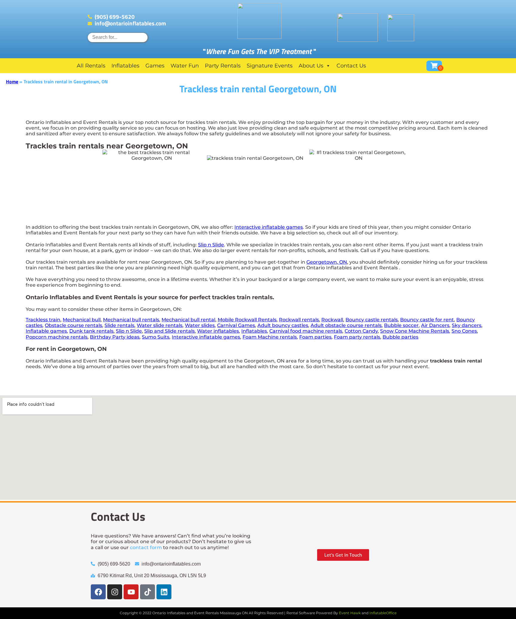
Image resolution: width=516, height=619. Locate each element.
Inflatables (125, 65)
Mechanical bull (82, 319)
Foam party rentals (357, 337)
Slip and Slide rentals (169, 331)
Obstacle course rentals (73, 325)
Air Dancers (435, 325)
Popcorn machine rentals (56, 337)
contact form (146, 547)
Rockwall (332, 319)
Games (155, 65)
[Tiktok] (147, 591)
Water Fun (185, 65)
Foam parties (315, 337)
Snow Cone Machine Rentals (414, 331)
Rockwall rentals (299, 319)
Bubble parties (400, 337)
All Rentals (91, 65)
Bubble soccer (401, 325)
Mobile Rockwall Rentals (247, 319)
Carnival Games (236, 325)
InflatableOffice (383, 613)
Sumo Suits (155, 337)
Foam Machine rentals (269, 337)
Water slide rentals (159, 325)
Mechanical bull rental (188, 319)
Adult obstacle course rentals (346, 325)
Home (12, 81)
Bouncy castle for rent (427, 319)
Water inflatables (218, 331)
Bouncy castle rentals (371, 319)
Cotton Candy (361, 331)
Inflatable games (46, 331)
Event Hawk (350, 613)
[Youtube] (131, 591)
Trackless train (43, 319)
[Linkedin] (163, 591)
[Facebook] (98, 591)
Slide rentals (119, 325)
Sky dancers (466, 325)
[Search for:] (118, 37)
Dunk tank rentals (91, 331)
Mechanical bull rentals (131, 319)
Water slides (200, 325)
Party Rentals (223, 65)
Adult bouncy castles (282, 325)
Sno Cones (464, 331)
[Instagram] (114, 591)
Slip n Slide (211, 245)
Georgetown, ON (326, 262)
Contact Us (351, 65)
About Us (311, 65)
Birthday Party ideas (114, 337)
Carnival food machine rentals (305, 331)
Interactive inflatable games (268, 227)
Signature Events (270, 65)
